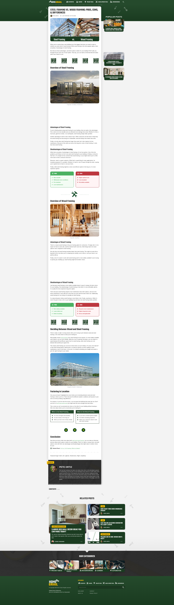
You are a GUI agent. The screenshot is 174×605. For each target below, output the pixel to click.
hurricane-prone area (62, 403)
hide (58, 489)
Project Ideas (90, 2)
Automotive (71, 2)
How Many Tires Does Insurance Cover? (111, 510)
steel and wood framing (78, 440)
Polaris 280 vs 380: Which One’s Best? (111, 538)
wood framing (64, 337)
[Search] (123, 587)
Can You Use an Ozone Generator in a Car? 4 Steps (112, 524)
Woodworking (116, 2)
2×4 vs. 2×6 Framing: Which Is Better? (70, 448)
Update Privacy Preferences (55, 590)
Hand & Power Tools (103, 2)
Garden (80, 2)
